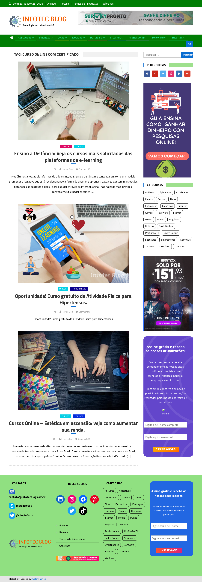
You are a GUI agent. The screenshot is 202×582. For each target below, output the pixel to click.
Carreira (66, 146)
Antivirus (150, 192)
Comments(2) (84, 438)
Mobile (148, 219)
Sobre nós (108, 4)
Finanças (44, 37)
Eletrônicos (151, 206)
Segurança (150, 240)
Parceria (64, 4)
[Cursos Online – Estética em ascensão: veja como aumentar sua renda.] (73, 370)
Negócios (174, 219)
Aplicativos (24, 37)
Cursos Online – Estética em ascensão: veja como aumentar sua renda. (73, 426)
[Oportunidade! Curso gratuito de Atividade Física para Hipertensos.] (73, 243)
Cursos (79, 146)
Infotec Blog (67, 169)
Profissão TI (136, 37)
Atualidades (182, 192)
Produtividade (79, 288)
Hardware (96, 37)
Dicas (61, 37)
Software (158, 37)
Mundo (160, 219)
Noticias (77, 37)
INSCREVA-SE (169, 550)
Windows (180, 246)
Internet (115, 37)
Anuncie (51, 4)
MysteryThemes (38, 578)
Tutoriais (177, 37)
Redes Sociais (170, 233)
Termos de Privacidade (85, 4)
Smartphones (168, 240)
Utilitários (165, 246)
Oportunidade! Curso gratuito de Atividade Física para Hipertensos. (73, 299)
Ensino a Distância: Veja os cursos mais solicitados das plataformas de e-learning (73, 156)
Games (149, 213)
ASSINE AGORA (165, 449)
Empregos (167, 206)
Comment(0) (84, 169)
